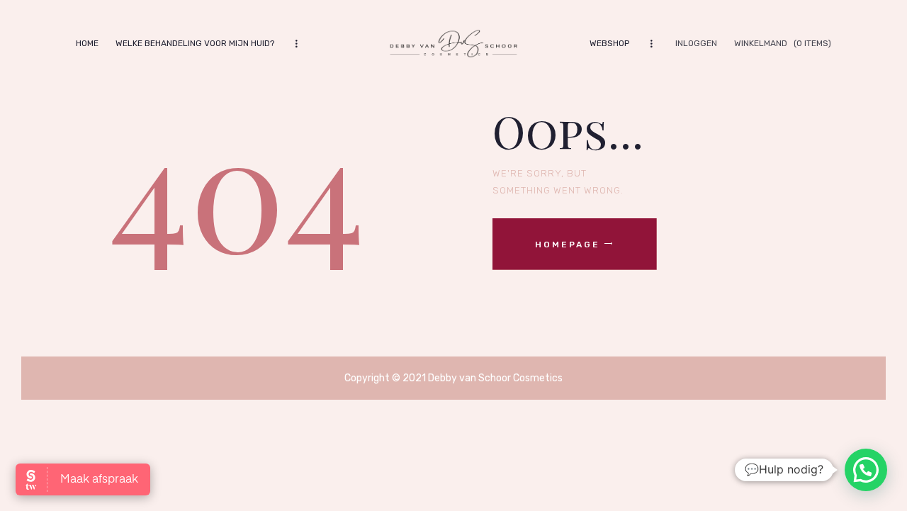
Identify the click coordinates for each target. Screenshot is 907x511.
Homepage (567, 244)
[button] (866, 470)
